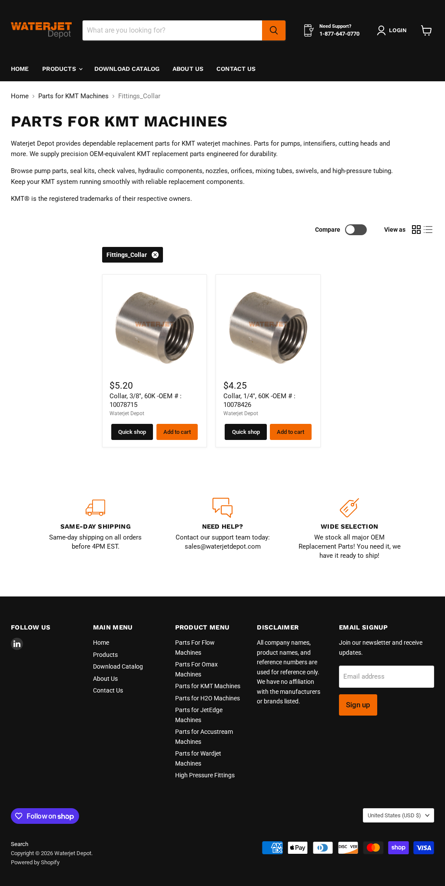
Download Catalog (126, 68)
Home (20, 68)
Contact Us (236, 68)
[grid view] (416, 229)
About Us (188, 68)
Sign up (358, 704)
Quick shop (132, 432)
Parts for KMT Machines (73, 96)
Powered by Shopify (35, 862)
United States (394, 815)
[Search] (274, 30)
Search (19, 844)
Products (60, 68)
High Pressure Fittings (205, 775)
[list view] (428, 229)
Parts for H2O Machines (207, 698)
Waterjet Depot (127, 413)
